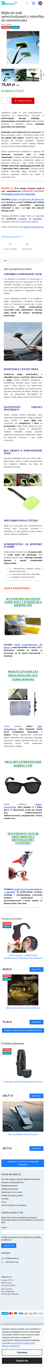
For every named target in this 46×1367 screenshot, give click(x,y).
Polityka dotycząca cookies (12, 1195)
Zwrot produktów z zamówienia (13, 1205)
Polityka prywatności (9, 1189)
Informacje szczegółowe (11, 237)
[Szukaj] (26, 3)
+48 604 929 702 (12, 1262)
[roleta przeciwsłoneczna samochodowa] (23, 703)
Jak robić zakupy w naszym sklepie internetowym (20, 1179)
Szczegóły (36, 1096)
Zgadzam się (22, 1360)
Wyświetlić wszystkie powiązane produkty (23, 1163)
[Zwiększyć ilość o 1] (10, 99)
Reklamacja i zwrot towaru (11, 1192)
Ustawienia (22, 1352)
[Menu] (40, 3)
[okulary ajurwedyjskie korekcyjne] (23, 785)
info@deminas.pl (12, 1258)
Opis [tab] (5, 260)
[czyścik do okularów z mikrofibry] (23, 866)
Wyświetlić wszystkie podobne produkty (23, 1030)
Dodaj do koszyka (25, 101)
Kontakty (5, 1199)
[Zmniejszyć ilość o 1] (10, 102)
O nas (3, 1202)
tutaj (4, 1343)
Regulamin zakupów (9, 1186)
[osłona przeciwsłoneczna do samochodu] (23, 625)
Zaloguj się (8, 1246)
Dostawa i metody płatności (12, 1182)
